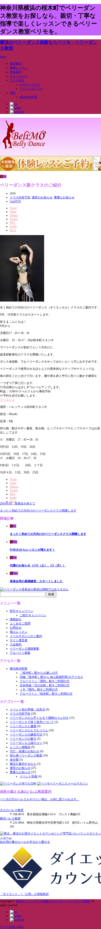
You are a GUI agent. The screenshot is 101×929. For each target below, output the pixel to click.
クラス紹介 (17, 80)
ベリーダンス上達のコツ (26, 743)
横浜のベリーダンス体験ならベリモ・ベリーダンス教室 (53, 901)
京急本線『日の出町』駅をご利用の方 (45, 685)
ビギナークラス (30, 84)
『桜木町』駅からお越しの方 (39, 672)
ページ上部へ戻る (12, 927)
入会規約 (16, 644)
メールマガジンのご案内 (26, 636)
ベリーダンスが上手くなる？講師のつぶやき (39, 718)
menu (3, 56)
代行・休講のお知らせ (24, 751)
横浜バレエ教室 (10, 818)
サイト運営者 (18, 640)
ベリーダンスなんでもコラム (29, 730)
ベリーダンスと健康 (23, 726)
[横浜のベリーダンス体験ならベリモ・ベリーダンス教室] (24, 149)
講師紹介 (16, 619)
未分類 (14, 759)
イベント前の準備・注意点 (27, 709)
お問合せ (16, 627)
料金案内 (16, 72)
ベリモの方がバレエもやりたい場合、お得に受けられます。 (39, 799)
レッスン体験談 (20, 747)
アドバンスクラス (31, 88)
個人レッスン (18, 632)
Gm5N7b (15, 201)
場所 (13, 93)
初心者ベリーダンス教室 (26, 755)
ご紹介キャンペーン (33, 615)
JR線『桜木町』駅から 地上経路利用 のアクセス (51, 677)
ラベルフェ (7, 399)
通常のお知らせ (42, 197)
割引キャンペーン (21, 611)
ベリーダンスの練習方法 (26, 734)
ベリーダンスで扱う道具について (32, 722)
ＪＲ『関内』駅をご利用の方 (39, 689)
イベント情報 (28, 776)
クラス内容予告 (20, 197)
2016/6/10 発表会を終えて (17, 503)
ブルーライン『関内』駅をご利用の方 (45, 681)
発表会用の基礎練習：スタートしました (36, 581)
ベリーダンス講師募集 (24, 648)
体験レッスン (18, 67)
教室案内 (16, 63)
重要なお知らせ (64, 197)
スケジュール (18, 76)
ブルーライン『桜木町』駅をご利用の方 (46, 693)
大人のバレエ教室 (12, 810)
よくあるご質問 (20, 623)
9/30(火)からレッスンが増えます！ (32, 549)
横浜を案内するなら (23, 764)
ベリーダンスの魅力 (23, 738)
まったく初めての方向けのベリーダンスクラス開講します (38, 510)
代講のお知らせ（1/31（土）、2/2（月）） (38, 565)
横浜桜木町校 (28, 97)
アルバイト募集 (20, 653)
